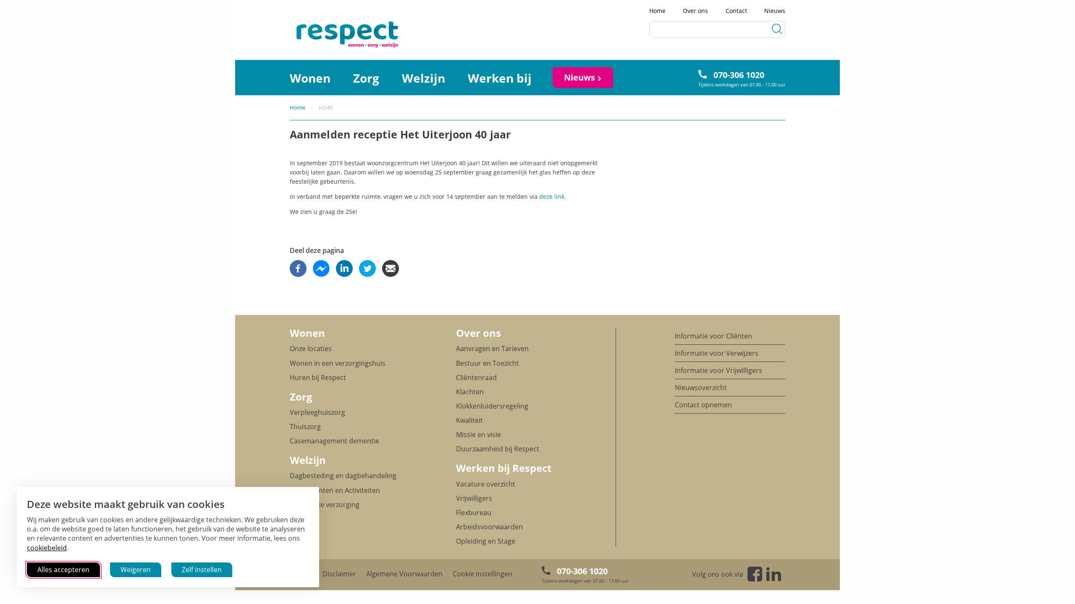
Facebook (754, 574)
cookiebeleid (47, 547)
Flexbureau (473, 512)
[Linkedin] (344, 268)
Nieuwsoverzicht (701, 387)
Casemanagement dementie (334, 440)
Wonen (310, 78)
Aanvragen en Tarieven (492, 348)
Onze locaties (311, 348)
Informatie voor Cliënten (713, 336)
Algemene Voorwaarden (404, 573)
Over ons (695, 11)
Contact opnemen (703, 404)
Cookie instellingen (482, 573)
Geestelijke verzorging (324, 504)
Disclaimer (339, 573)
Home (657, 11)
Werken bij (500, 78)
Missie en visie (478, 434)
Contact (736, 11)
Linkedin (773, 574)
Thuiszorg (305, 426)
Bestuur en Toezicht (487, 363)
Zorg (366, 78)
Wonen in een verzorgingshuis (337, 363)
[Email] (390, 268)
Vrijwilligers (474, 498)
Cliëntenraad (476, 377)
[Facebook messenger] (321, 268)
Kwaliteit (469, 420)
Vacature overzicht (485, 484)
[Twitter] (367, 268)
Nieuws (774, 11)
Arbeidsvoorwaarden (489, 526)
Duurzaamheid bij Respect (497, 448)
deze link (551, 196)
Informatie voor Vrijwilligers (718, 370)
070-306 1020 (738, 75)
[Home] (319, 33)
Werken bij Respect (503, 468)
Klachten (470, 391)
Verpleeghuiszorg (317, 412)
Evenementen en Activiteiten (335, 490)
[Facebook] (298, 268)
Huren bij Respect (318, 377)
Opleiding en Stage (485, 541)
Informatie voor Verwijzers (716, 353)
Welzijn (423, 78)
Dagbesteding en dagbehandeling (343, 475)
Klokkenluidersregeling (492, 406)
